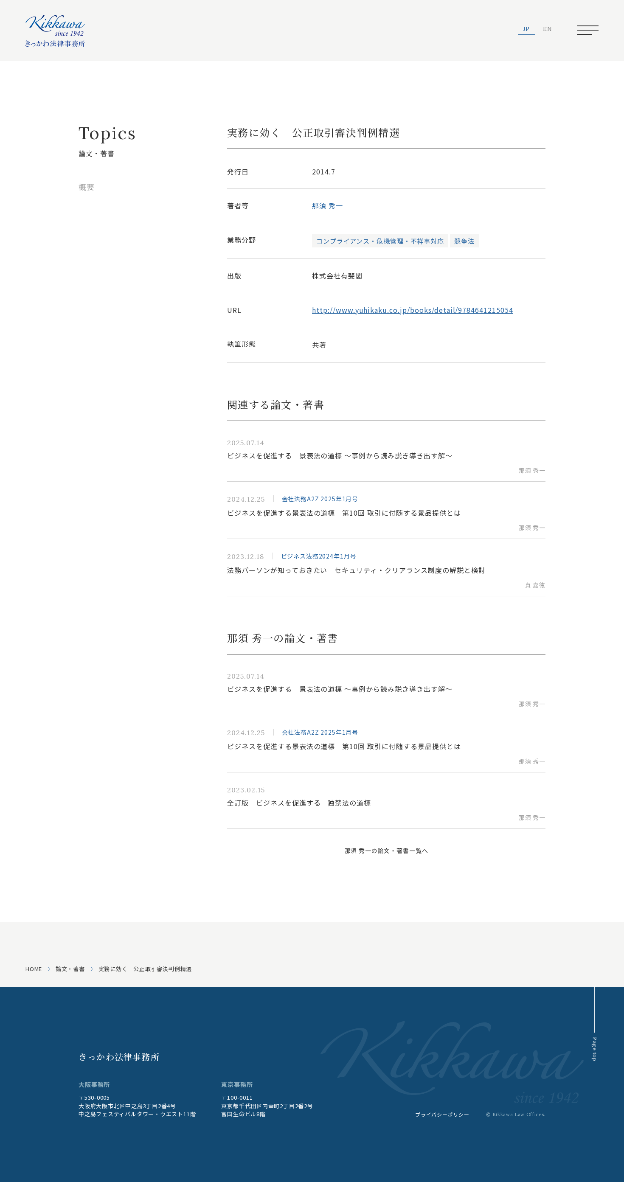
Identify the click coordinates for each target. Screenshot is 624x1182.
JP (526, 29)
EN (547, 29)
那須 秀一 (327, 205)
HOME (33, 969)
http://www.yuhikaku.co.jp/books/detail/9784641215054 (412, 310)
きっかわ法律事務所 (119, 1056)
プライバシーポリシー (442, 1114)
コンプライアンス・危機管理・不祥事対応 (380, 240)
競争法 (464, 240)
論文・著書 (70, 969)
